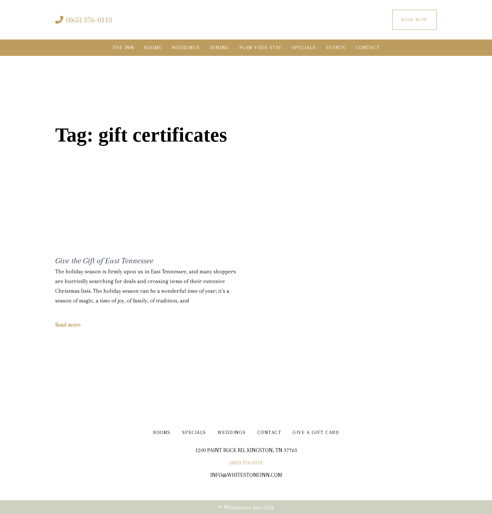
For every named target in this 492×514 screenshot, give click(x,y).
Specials (194, 432)
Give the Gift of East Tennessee (104, 260)
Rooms (162, 432)
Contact (269, 432)
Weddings (232, 432)
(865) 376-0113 (246, 462)
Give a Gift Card (316, 432)
